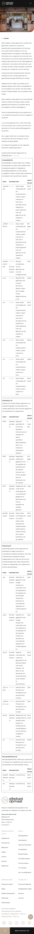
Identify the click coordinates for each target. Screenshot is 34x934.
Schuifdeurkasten (24, 858)
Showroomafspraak (24, 884)
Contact (21, 898)
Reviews (21, 893)
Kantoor (4, 861)
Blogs (3, 889)
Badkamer (4, 866)
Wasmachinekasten (25, 845)
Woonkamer (5, 843)
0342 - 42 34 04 (6, 822)
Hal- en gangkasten (24, 872)
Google (11, 186)
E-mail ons (4, 825)
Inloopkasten (22, 849)
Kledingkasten (23, 835)
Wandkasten (22, 840)
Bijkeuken (4, 847)
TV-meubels (22, 868)
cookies (6, 38)
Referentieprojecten (8, 893)
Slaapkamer (5, 838)
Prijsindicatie (5, 902)
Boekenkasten (23, 854)
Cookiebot (15, 155)
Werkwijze (4, 898)
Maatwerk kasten (7, 884)
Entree (3, 856)
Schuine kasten (23, 863)
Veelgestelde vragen (25, 889)
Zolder (3, 852)
